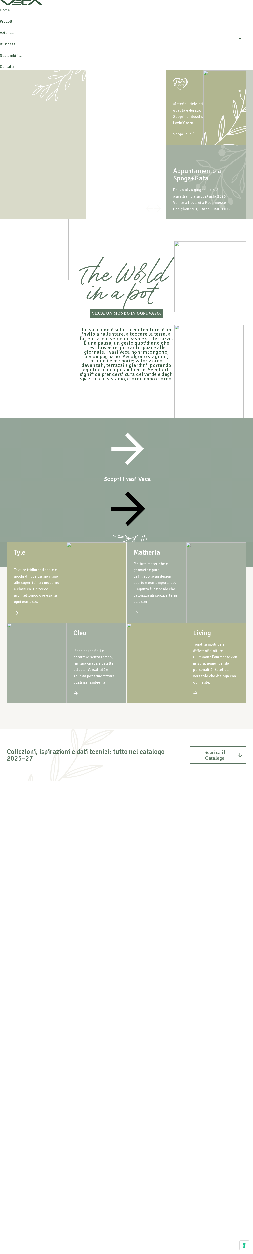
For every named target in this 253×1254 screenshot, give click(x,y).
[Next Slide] (157, 209)
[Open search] (248, 38)
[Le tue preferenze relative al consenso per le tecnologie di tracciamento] (244, 1245)
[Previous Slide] (149, 209)
